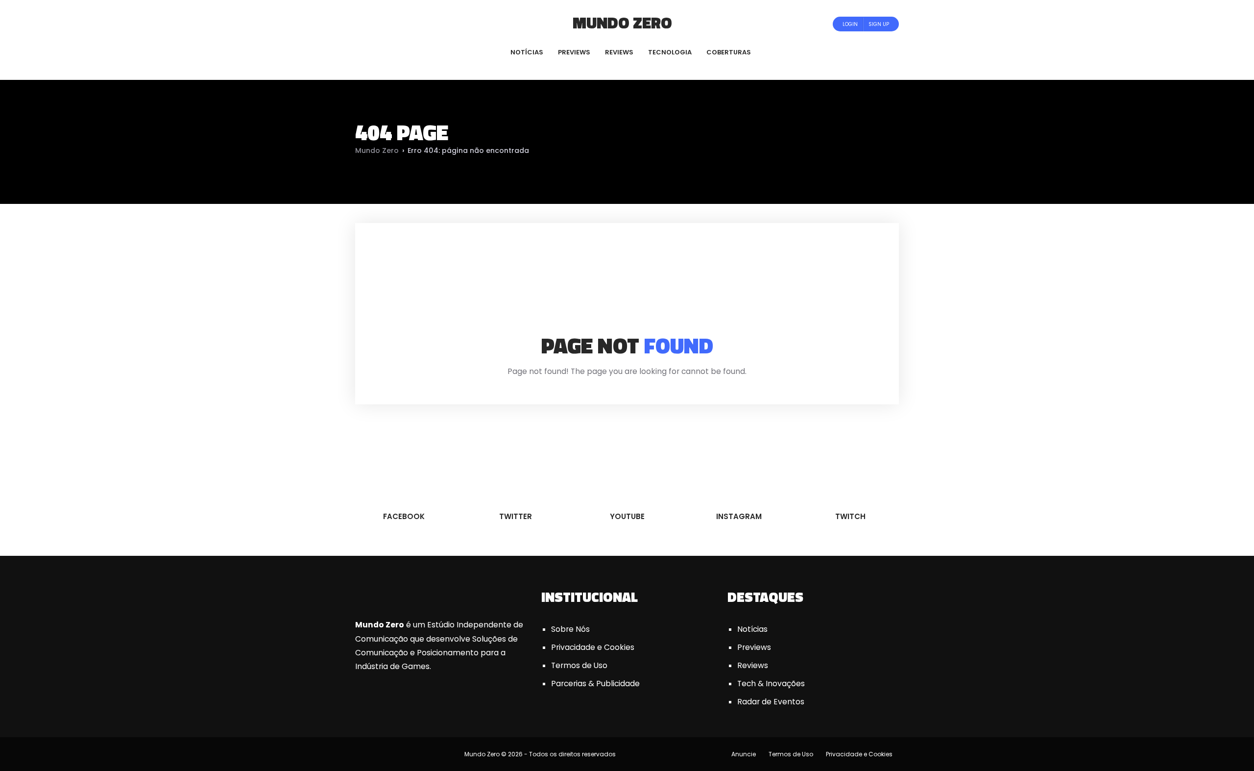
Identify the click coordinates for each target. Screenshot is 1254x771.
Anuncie (743, 754)
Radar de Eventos (770, 701)
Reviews (752, 665)
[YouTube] (401, 23)
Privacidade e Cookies (592, 647)
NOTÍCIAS (526, 52)
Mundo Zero (622, 22)
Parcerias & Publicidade (595, 683)
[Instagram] (414, 23)
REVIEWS (619, 52)
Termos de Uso (579, 665)
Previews (754, 647)
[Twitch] (424, 23)
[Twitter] (387, 23)
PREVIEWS (574, 52)
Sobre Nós (570, 629)
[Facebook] (374, 23)
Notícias (752, 629)
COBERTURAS (728, 52)
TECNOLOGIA (670, 52)
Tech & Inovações (771, 683)
